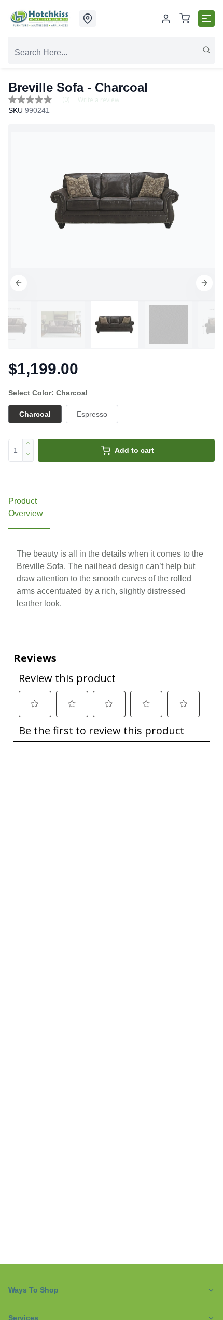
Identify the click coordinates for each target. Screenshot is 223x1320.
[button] (18, 283)
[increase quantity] (28, 444)
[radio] (35, 414)
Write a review (98, 100)
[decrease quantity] (28, 456)
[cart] (184, 19)
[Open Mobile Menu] (206, 18)
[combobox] (111, 53)
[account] (166, 18)
